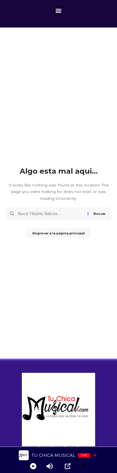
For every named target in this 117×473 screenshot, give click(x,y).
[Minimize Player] (84, 466)
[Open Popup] (68, 466)
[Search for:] (51, 213)
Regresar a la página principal (58, 233)
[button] (58, 10)
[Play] (33, 466)
